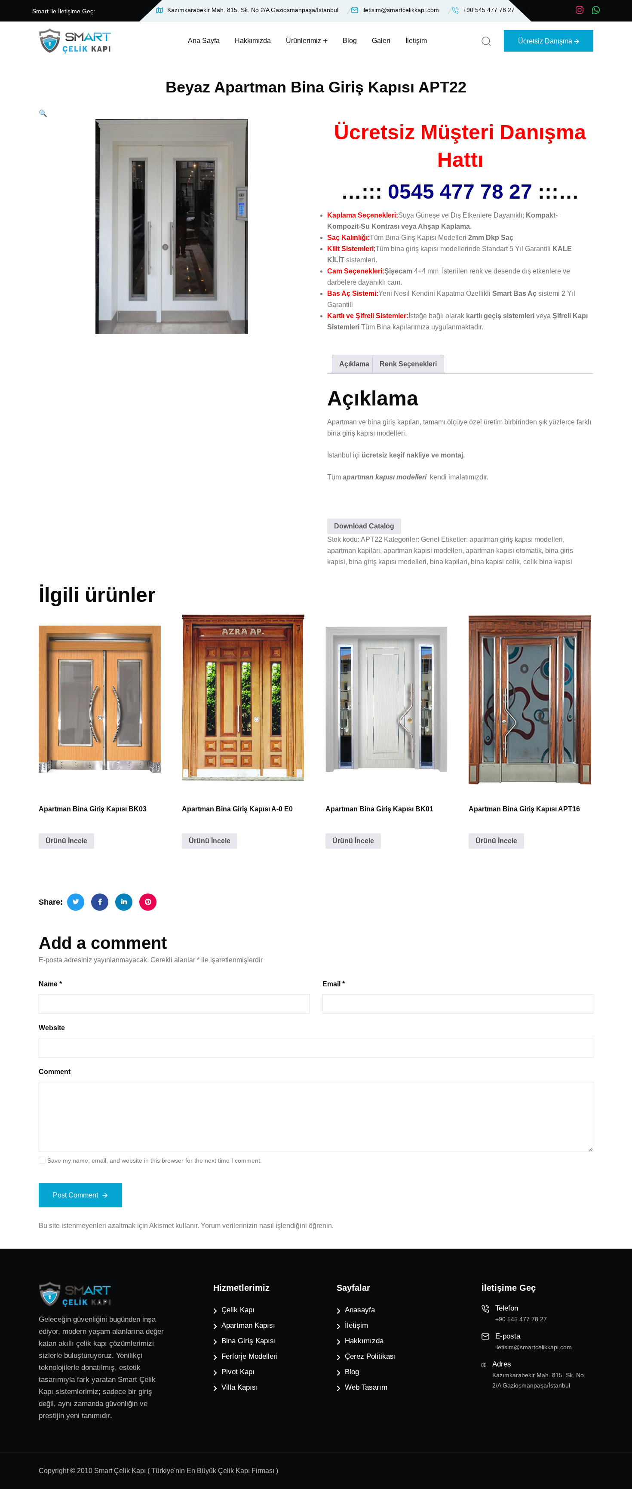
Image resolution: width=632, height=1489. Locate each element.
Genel (430, 539)
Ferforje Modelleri (249, 1356)
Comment (55, 1071)
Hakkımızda (253, 40)
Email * (333, 984)
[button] (43, 113)
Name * (50, 984)
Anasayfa (360, 1310)
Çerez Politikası (370, 1356)
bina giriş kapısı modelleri (387, 561)
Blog (350, 40)
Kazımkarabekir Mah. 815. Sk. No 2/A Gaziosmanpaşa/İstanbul (252, 9)
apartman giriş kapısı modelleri (516, 539)
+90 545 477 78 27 (489, 9)
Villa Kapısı (239, 1387)
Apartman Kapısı (248, 1325)
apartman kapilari (353, 550)
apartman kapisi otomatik (504, 550)
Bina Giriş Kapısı (248, 1341)
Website (52, 1028)
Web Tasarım (366, 1387)
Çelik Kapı (238, 1310)
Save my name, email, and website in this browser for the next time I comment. (154, 1160)
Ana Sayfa (204, 40)
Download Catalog (364, 526)
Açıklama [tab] (354, 364)
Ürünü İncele (66, 840)
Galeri (381, 40)
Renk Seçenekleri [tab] (408, 364)
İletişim (416, 40)
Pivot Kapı (238, 1372)
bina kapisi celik (495, 561)
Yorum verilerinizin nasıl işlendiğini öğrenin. (267, 1225)
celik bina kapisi (547, 561)
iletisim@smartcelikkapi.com (400, 9)
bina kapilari (448, 561)
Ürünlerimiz (303, 40)
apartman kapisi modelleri (422, 550)
